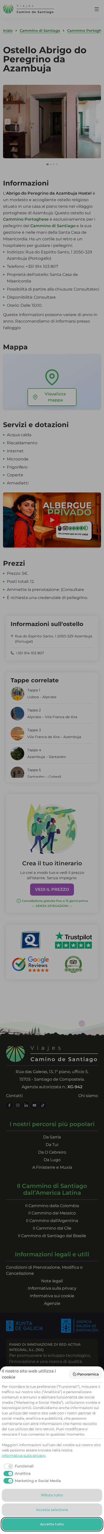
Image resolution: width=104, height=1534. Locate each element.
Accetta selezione (52, 1509)
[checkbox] (18, 1466)
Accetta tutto (52, 1524)
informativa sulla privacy (23, 1455)
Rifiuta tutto (52, 1495)
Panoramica (88, 1374)
